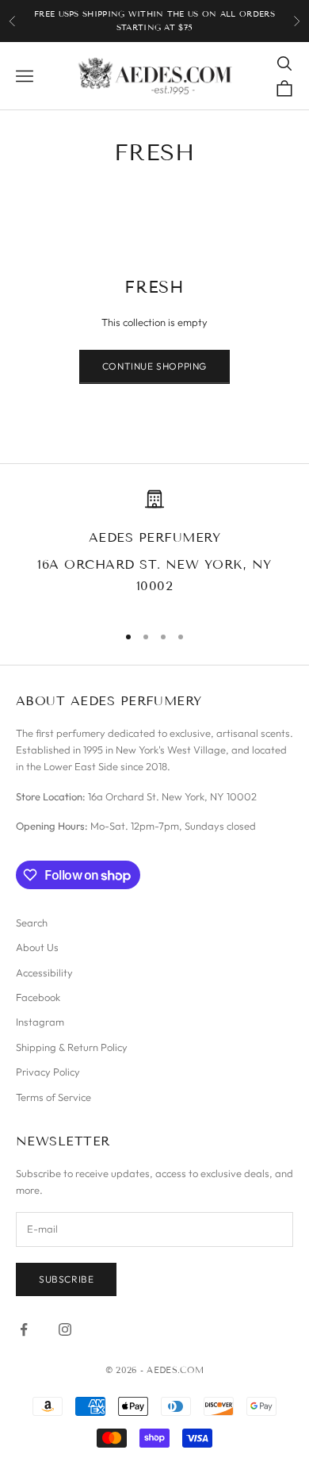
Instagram (40, 1021)
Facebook (38, 997)
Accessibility (44, 972)
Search (32, 922)
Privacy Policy (48, 1071)
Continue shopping (154, 366)
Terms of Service (53, 1097)
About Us (37, 947)
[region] (154, 549)
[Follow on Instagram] (65, 1329)
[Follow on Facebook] (24, 1329)
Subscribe (66, 1279)
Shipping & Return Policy (72, 1047)
